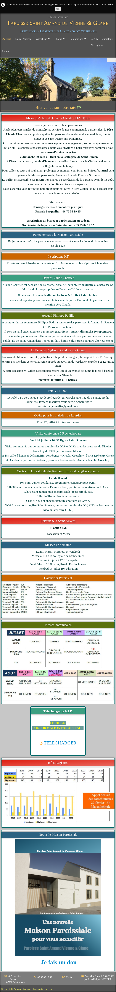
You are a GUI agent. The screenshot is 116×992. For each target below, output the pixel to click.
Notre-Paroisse (23, 38)
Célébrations (77, 38)
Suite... (111, 4)
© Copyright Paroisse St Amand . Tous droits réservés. (26, 989)
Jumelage (107, 38)
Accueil (6, 38)
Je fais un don (59, 962)
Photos (60, 38)
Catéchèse (43, 38)
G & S (94, 38)
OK (58, 9)
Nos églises (97, 44)
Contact (6, 51)
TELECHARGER (60, 742)
